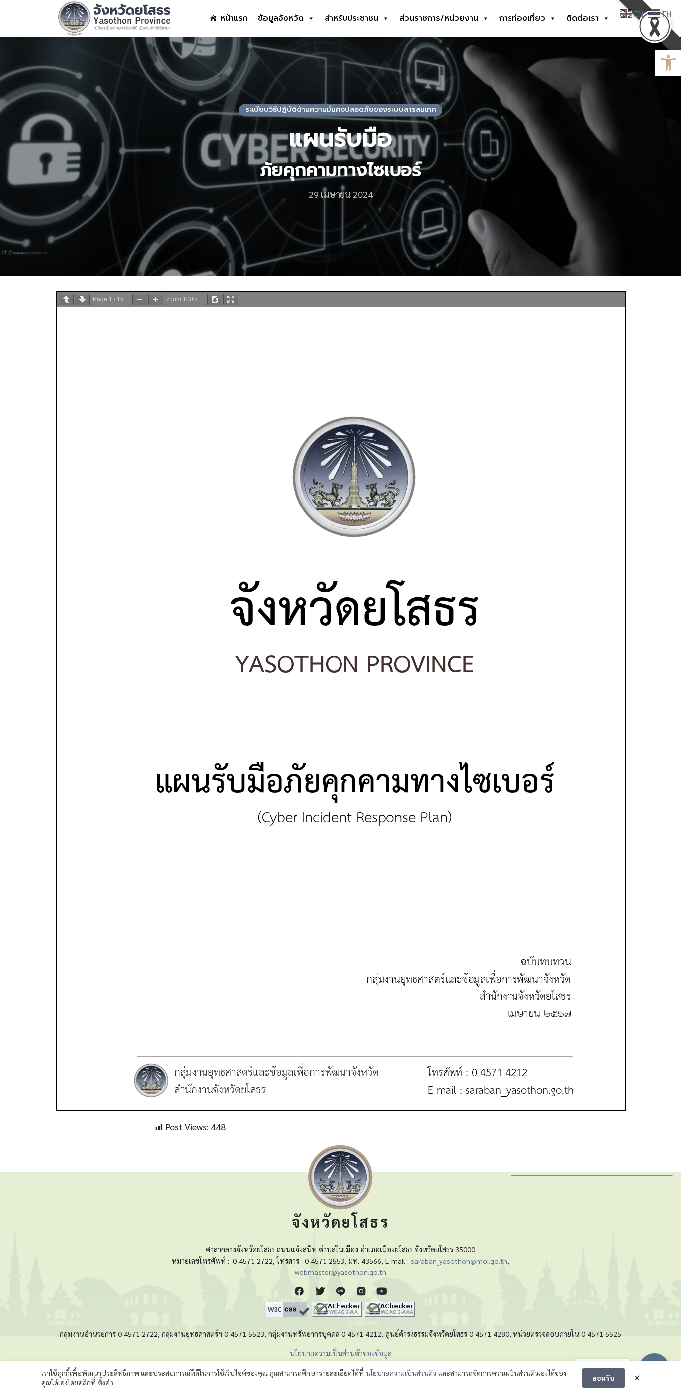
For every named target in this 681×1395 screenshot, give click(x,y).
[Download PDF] (214, 299)
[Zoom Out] (139, 299)
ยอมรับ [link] (603, 1377)
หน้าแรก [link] (234, 18)
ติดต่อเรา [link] (582, 18)
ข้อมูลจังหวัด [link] (281, 18)
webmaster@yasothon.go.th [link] (340, 1272)
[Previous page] (66, 299)
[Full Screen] (230, 299)
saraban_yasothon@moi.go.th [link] (459, 1260)
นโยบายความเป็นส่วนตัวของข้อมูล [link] (341, 1353)
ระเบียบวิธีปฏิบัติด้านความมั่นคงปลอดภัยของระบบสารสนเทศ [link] (340, 110)
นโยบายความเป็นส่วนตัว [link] (401, 1372)
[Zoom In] (155, 299)
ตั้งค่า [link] (105, 1382)
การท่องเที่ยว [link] (522, 18)
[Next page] (82, 299)
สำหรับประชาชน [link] (351, 18)
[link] (668, 63)
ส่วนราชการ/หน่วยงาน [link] (438, 18)
